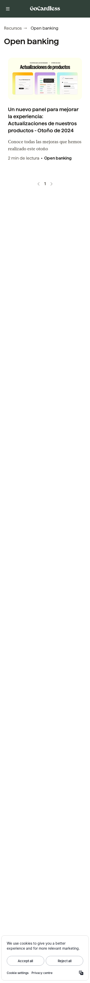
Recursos (13, 28)
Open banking (58, 158)
